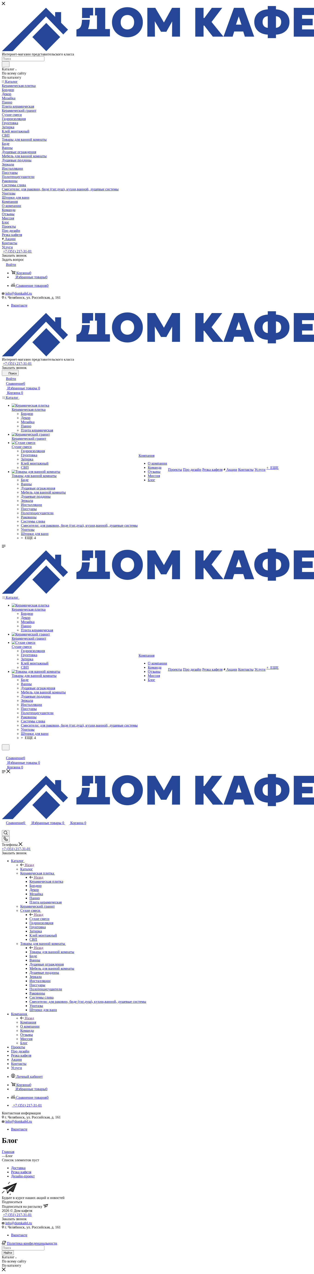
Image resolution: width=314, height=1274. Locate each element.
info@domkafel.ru (18, 293)
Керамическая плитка (46, 881)
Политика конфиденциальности (32, 1243)
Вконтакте (19, 305)
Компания (28, 1022)
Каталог (26, 869)
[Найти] (5, 64)
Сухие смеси (39, 919)
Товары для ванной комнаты (51, 952)
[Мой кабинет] (4, 753)
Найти (8, 1252)
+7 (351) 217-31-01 (17, 251)
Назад (29, 865)
